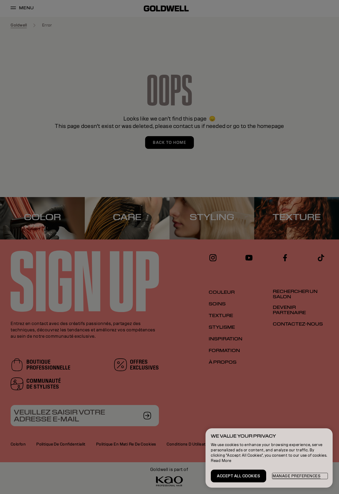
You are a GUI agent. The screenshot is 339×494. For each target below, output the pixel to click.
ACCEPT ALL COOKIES (238, 476)
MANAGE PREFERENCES (296, 476)
